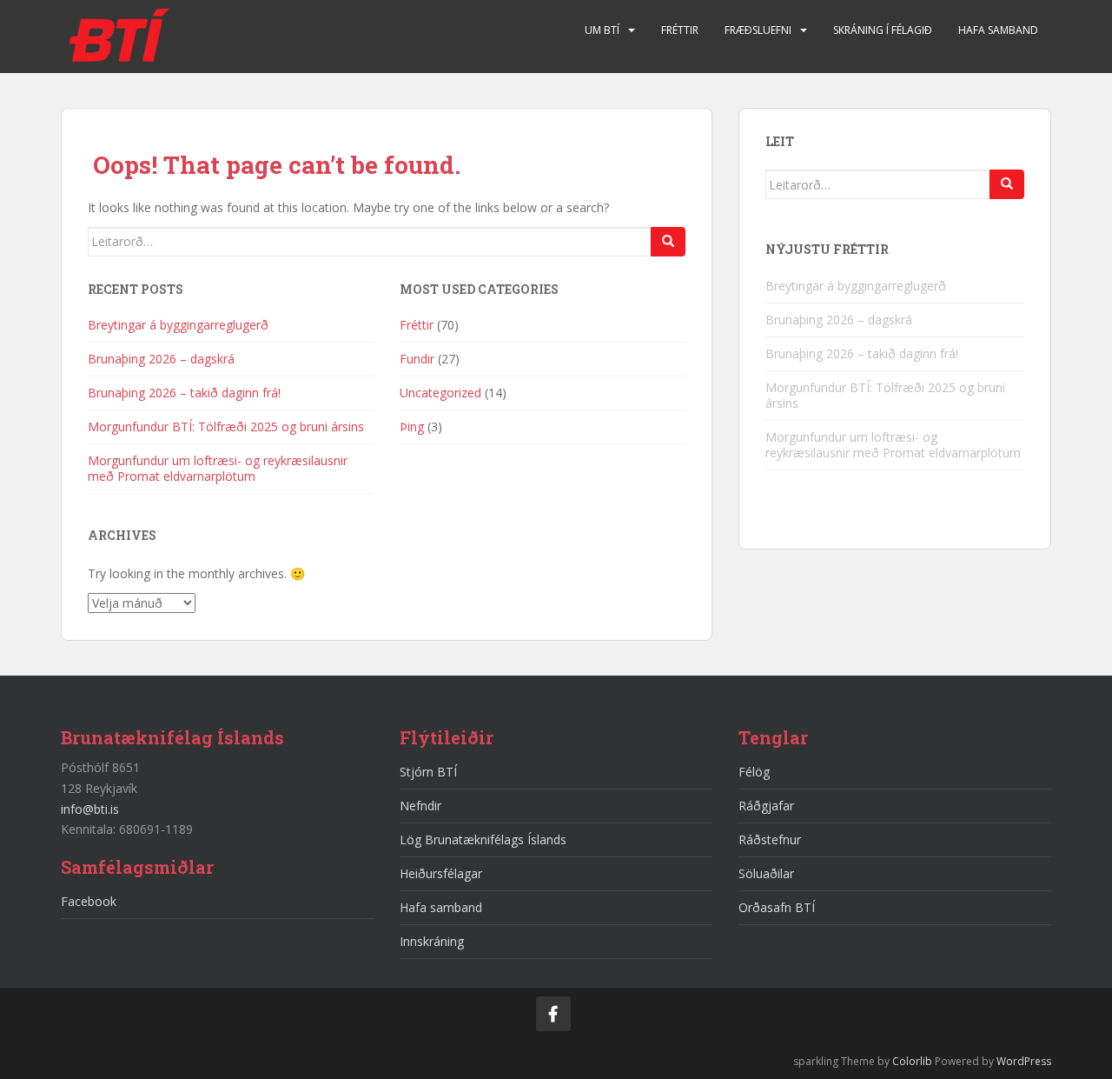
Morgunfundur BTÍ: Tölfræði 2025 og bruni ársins (226, 426)
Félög (754, 771)
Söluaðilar (766, 873)
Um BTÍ (602, 30)
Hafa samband (998, 30)
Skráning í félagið (882, 30)
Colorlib (912, 1061)
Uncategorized (440, 392)
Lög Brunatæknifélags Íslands (483, 839)
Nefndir (420, 805)
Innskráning (432, 941)
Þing (412, 426)
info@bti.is (90, 809)
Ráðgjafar (766, 805)
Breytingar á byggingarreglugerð (178, 324)
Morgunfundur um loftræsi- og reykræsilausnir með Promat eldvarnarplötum (218, 468)
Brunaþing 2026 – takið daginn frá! (184, 392)
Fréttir (679, 30)
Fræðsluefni (758, 30)
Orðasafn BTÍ (776, 907)
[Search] (668, 241)
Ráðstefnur (769, 839)
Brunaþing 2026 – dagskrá (161, 358)
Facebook (88, 901)
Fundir (417, 358)
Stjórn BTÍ (428, 771)
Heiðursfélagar (441, 873)
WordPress (1023, 1061)
